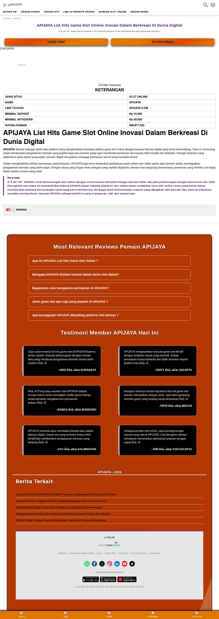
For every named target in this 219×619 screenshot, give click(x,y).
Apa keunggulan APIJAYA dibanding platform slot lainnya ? (75, 315)
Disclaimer (155, 553)
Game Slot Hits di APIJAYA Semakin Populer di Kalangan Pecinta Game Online (66, 494)
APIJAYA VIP (10, 11)
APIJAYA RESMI (139, 11)
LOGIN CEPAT (56, 39)
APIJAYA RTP (51, 11)
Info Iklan (124, 553)
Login (65, 616)
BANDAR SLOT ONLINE (112, 11)
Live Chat (197, 616)
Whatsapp (153, 616)
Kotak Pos (110, 553)
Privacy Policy (139, 553)
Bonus (22, 616)
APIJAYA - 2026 (109, 472)
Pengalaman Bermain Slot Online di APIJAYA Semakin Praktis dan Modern (63, 514)
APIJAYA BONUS (30, 11)
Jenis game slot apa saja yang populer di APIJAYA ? (70, 301)
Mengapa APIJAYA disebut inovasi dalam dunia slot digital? (75, 274)
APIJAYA (7, 18)
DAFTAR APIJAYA (163, 39)
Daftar (110, 616)
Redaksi (62, 553)
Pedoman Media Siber (82, 553)
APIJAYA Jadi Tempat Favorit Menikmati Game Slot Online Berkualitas (61, 520)
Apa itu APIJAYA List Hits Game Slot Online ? (65, 260)
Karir (99, 553)
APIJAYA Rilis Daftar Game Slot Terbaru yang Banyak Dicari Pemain (59, 507)
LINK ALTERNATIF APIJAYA (79, 11)
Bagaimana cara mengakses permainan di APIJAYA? (70, 288)
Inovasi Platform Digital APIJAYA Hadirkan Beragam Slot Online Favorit (61, 501)
